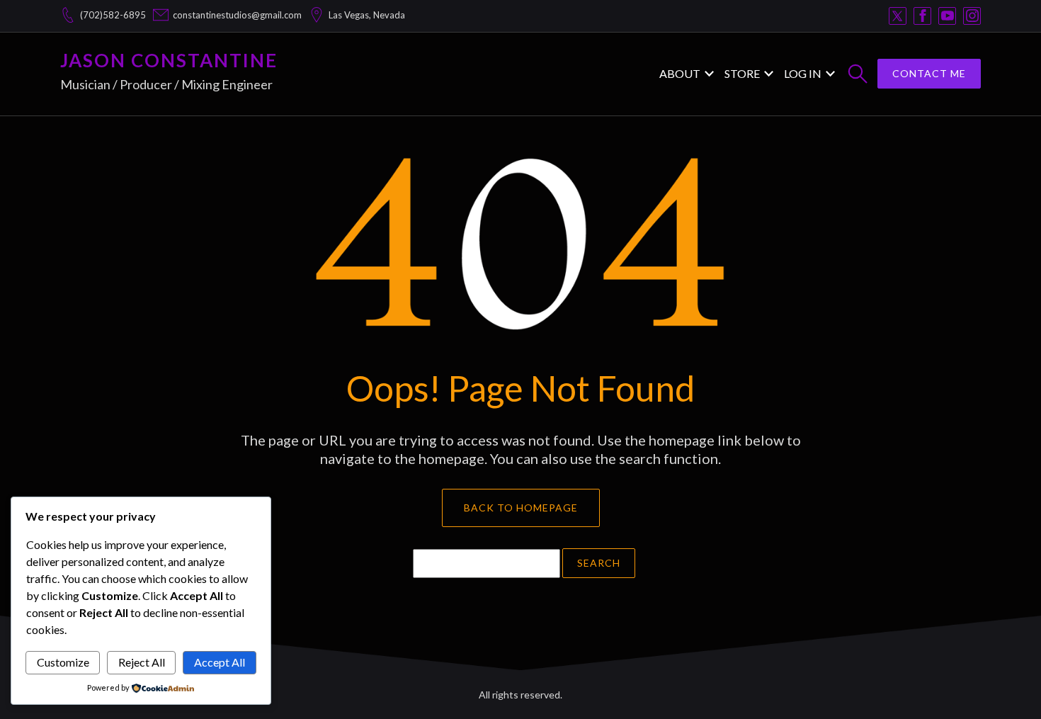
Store (742, 73)
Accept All (219, 662)
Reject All (141, 662)
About (679, 73)
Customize (63, 662)
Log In (802, 73)
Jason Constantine (169, 60)
